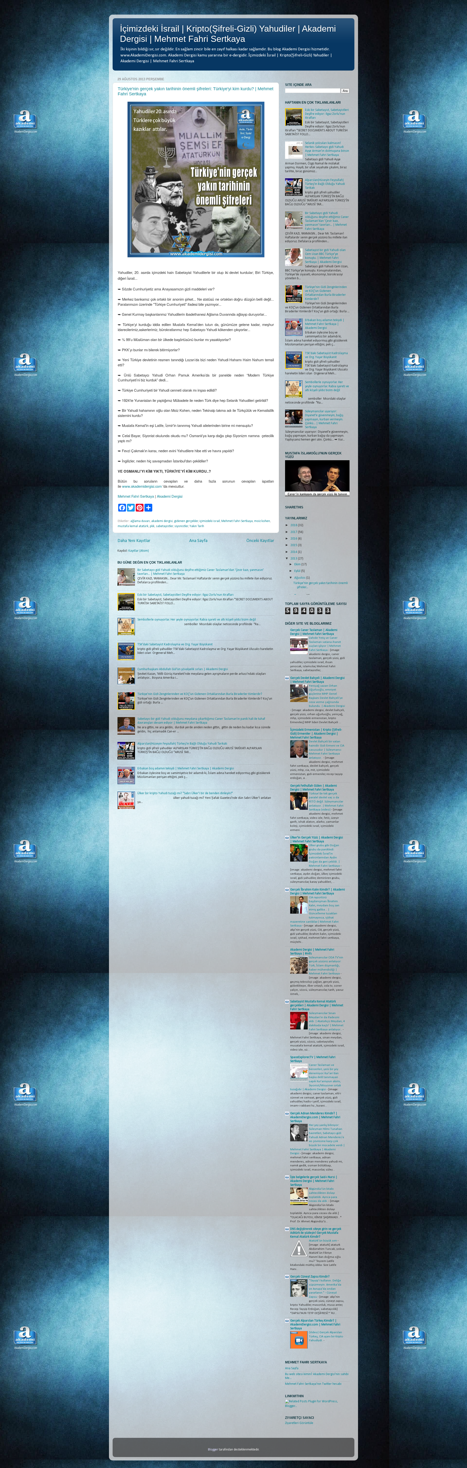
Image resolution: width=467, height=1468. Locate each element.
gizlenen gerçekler (186, 521)
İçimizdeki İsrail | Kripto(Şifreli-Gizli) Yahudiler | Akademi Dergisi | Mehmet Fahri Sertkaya (228, 34)
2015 (294, 545)
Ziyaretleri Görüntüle (299, 1423)
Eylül (297, 571)
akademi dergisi (162, 521)
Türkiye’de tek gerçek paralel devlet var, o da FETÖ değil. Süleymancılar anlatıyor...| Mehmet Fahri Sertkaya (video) (326, 801)
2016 (294, 538)
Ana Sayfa (198, 541)
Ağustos (300, 577)
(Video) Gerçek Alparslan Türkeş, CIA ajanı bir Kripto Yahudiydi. (326, 1336)
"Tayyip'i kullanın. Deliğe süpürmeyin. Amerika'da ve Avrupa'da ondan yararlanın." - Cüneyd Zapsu (325, 1288)
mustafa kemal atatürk (133, 526)
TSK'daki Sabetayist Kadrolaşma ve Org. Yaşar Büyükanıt (175, 644)
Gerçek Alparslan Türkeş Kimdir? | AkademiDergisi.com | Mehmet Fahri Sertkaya (315, 1324)
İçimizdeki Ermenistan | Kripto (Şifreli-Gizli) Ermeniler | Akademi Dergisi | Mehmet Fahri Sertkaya (316, 733)
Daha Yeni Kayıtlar (133, 541)
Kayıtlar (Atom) (138, 550)
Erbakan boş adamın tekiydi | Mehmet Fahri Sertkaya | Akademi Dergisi (185, 768)
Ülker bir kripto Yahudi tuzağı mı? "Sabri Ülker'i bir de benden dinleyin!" (185, 793)
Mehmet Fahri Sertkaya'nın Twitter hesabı (313, 1384)
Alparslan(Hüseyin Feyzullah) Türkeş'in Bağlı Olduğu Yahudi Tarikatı (182, 743)
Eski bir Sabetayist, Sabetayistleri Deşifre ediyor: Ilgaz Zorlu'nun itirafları (185, 594)
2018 (294, 525)
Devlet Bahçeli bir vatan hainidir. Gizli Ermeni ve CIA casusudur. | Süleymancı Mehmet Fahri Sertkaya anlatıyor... (326, 749)
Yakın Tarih (196, 526)
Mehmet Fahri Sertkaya (136, 496)
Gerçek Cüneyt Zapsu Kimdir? (310, 1276)
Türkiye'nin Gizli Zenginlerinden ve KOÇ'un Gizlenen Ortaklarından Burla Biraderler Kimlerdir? (199, 694)
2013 (294, 558)
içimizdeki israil (209, 521)
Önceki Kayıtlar (260, 541)
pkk (152, 526)
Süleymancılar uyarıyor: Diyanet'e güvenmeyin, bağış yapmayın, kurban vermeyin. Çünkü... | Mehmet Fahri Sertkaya (324, 419)
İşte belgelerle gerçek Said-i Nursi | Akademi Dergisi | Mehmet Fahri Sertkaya (313, 1181)
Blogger (213, 1449)
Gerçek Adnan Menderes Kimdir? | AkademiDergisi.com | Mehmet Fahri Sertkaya (315, 1117)
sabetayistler (164, 526)
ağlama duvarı (140, 521)
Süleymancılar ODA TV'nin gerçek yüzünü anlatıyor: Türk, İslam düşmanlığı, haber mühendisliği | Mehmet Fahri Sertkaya (326, 965)
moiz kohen (262, 521)
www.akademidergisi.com (142, 486)
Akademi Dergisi (169, 496)
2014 (294, 552)
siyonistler (181, 526)
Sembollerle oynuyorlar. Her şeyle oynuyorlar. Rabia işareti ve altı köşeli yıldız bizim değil (196, 619)
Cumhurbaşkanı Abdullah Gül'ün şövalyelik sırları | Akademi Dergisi (182, 669)
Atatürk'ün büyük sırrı (323, 1240)
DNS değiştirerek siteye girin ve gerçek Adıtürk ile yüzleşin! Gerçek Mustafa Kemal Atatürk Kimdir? (315, 1232)
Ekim (297, 564)
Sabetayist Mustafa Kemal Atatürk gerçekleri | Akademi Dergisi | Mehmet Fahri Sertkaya (316, 1005)
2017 (294, 532)
